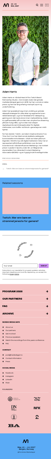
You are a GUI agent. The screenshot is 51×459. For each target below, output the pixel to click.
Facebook (9, 373)
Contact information (14, 358)
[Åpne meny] (41, 5)
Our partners (12, 298)
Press (8, 361)
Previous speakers (13, 337)
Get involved (11, 334)
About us (9, 327)
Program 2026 (12, 291)
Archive (8, 313)
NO (47, 5)
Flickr (8, 383)
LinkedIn (9, 379)
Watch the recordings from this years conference (25, 340)
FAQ (4, 306)
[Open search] (37, 5)
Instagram (10, 376)
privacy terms (14, 274)
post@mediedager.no (14, 355)
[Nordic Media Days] (5, 5)
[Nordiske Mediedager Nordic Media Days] (25, 441)
